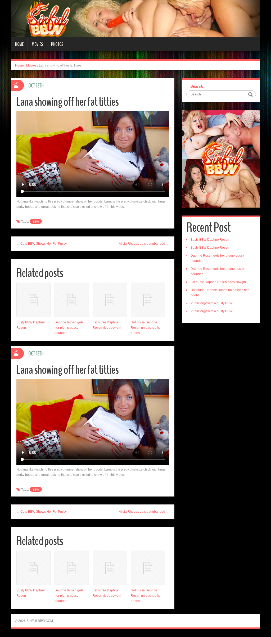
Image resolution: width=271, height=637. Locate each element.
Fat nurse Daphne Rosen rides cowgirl (218, 282)
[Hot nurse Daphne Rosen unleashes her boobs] (148, 300)
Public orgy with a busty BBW (211, 303)
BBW (36, 221)
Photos (57, 44)
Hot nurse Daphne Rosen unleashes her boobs (146, 327)
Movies (37, 44)
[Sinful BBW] (135, 18)
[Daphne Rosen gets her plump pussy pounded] (72, 300)
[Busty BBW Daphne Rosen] (33, 300)
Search (196, 86)
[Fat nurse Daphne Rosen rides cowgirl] (110, 300)
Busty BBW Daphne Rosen (210, 239)
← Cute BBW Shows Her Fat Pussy (41, 243)
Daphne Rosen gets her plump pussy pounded (69, 327)
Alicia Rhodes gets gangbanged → (144, 243)
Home (19, 44)
